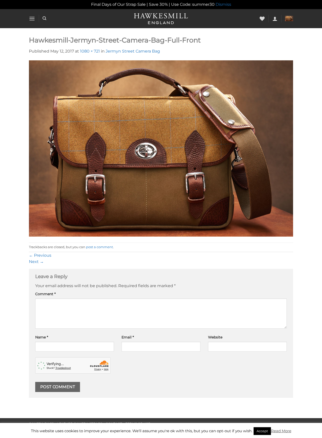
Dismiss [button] (223, 4)
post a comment (99, 247)
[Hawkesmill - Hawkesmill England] (161, 18)
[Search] (44, 18)
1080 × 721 (90, 51)
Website (215, 337)
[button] (32, 18)
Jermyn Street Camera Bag (133, 51)
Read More (281, 430)
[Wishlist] (262, 18)
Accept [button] (262, 431)
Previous (40, 255)
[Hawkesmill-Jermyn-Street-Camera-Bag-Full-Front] (161, 148)
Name (41, 337)
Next (36, 261)
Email (128, 337)
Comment (45, 294)
